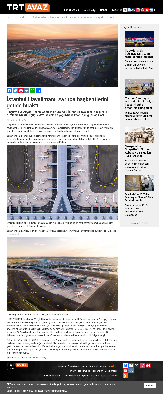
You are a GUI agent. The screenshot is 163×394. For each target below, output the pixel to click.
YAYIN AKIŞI (90, 10)
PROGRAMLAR (71, 10)
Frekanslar (97, 371)
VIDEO (131, 10)
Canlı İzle (112, 366)
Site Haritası (111, 371)
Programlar (60, 366)
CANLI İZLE (144, 10)
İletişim (72, 371)
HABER (103, 10)
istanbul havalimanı (35, 357)
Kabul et (150, 385)
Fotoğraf (93, 366)
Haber (84, 366)
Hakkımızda (84, 371)
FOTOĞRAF (118, 10)
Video (103, 366)
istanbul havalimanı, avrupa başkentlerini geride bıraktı (82, 17)
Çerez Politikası (109, 375)
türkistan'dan (39, 17)
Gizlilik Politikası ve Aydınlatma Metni (81, 375)
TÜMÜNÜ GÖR (138, 223)
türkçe (23, 17)
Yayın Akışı (73, 366)
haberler (11, 17)
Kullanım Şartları (52, 375)
